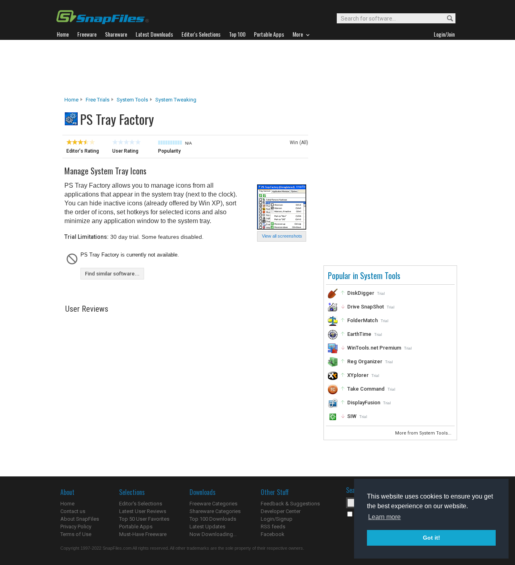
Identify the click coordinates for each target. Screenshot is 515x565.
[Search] (446, 18)
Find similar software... (112, 274)
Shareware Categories (215, 511)
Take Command (366, 389)
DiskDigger (360, 293)
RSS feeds (273, 527)
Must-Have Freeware (143, 534)
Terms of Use (75, 534)
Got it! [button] (431, 537)
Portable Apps (135, 527)
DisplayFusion (363, 402)
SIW (351, 416)
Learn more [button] (384, 516)
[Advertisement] (257, 68)
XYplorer (358, 375)
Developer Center (281, 511)
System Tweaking (175, 100)
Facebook (272, 534)
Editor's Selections (140, 504)
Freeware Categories (213, 504)
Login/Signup (277, 519)
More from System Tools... (424, 433)
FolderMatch (362, 320)
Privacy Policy (75, 527)
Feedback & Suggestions (290, 504)
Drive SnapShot (365, 307)
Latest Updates (207, 527)
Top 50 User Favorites (144, 519)
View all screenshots (282, 236)
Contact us (72, 511)
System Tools (132, 100)
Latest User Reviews (142, 511)
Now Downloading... (213, 534)
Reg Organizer (364, 361)
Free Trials (97, 100)
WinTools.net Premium (374, 348)
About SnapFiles (79, 519)
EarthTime (359, 334)
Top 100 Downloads (213, 519)
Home (71, 100)
